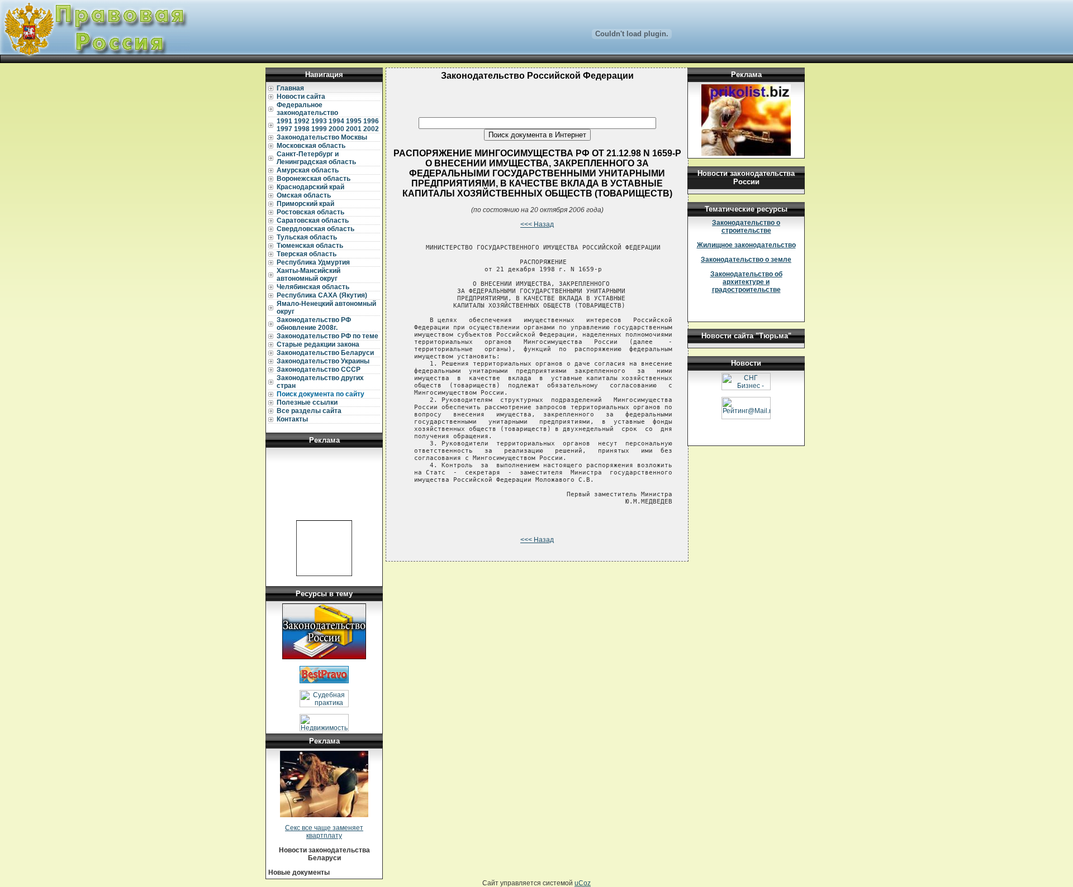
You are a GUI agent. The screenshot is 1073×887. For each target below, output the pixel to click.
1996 (371, 121)
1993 (319, 121)
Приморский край (305, 204)
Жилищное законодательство (746, 245)
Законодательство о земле (746, 259)
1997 (284, 129)
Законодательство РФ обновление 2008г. (314, 324)
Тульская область (307, 237)
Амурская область (308, 170)
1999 (319, 129)
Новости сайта (301, 96)
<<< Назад (537, 224)
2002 (371, 129)
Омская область (304, 195)
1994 (336, 121)
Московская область (311, 146)
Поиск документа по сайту (320, 394)
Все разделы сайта (309, 411)
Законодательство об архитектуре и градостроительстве (746, 282)
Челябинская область (313, 287)
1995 (354, 121)
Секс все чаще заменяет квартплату (324, 832)
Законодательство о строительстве (746, 226)
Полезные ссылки (307, 402)
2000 (336, 129)
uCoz (583, 883)
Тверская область (306, 254)
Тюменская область (310, 246)
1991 (284, 121)
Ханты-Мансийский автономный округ (308, 274)
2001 (354, 129)
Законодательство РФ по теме (327, 336)
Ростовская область (310, 212)
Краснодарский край (310, 187)
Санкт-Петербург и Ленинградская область (316, 158)
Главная (290, 88)
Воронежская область (313, 179)
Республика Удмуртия (313, 262)
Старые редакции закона (318, 344)
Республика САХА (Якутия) (322, 295)
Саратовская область (313, 220)
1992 (302, 121)
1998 (302, 129)
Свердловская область (315, 229)
